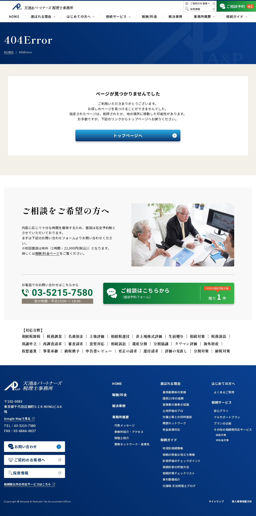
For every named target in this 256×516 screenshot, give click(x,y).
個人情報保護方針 (242, 501)
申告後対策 (222, 440)
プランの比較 (222, 423)
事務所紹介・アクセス (129, 432)
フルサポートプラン (227, 417)
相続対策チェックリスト (179, 473)
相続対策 (221, 435)
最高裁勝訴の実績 (174, 392)
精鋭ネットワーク (174, 423)
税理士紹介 (121, 438)
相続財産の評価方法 (176, 467)
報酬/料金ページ (47, 253)
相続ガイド (168, 439)
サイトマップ (216, 501)
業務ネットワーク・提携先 (132, 444)
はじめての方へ (223, 383)
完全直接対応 (171, 429)
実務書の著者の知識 (176, 404)
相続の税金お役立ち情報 (179, 454)
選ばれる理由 (170, 383)
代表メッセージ (124, 425)
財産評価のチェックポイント (182, 461)
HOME (14, 16)
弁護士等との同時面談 (177, 417)
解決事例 (175, 16)
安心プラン (221, 410)
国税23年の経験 (173, 398)
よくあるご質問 (224, 392)
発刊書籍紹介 (171, 479)
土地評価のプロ (173, 410)
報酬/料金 (149, 16)
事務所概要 (120, 416)
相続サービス (222, 402)
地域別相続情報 (173, 448)
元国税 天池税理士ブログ (179, 486)
